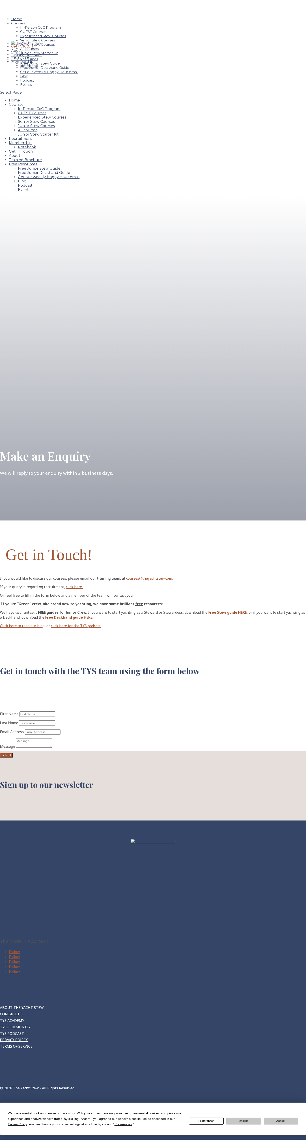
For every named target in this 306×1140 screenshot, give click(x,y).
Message (7, 746)
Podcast (27, 80)
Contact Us (11, 1014)
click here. (74, 586)
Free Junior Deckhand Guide (44, 67)
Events (26, 84)
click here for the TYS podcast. (76, 625)
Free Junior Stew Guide (40, 63)
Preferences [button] (123, 1124)
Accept (280, 1121)
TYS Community (15, 1027)
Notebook (27, 147)
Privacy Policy (14, 1039)
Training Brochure (25, 160)
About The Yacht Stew (22, 1007)
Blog (24, 76)
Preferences (206, 1121)
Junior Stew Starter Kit (38, 134)
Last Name (9, 722)
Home (14, 100)
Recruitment (20, 138)
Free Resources (23, 164)
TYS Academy (12, 1020)
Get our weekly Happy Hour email (49, 72)
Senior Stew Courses (37, 40)
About (14, 155)
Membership (20, 143)
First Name (9, 713)
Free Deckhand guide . (69, 617)
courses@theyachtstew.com (149, 578)
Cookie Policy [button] (17, 1124)
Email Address (12, 731)
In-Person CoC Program (40, 27)
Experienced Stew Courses (43, 36)
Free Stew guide (227, 612)
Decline (243, 1121)
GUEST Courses (33, 32)
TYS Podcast (12, 1033)
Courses (18, 23)
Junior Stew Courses (36, 126)
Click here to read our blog (22, 625)
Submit (6, 755)
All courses (27, 130)
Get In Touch (21, 151)
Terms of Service (16, 1046)
